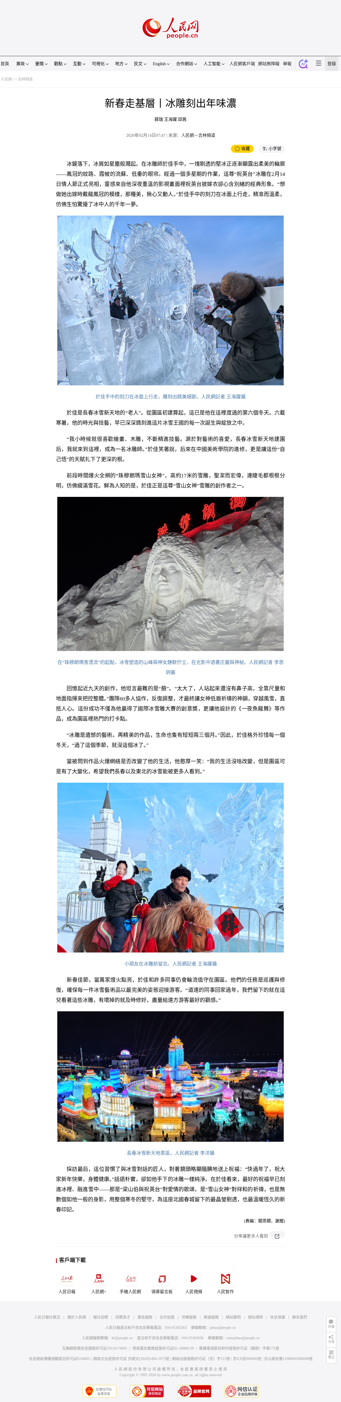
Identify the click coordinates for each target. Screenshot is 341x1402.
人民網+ (98, 1291)
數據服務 (211, 1317)
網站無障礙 (268, 63)
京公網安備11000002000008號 (288, 1359)
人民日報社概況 (47, 1317)
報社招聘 (100, 1317)
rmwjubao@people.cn (242, 1338)
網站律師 (255, 1317)
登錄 (331, 63)
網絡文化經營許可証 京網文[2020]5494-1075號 (131, 1359)
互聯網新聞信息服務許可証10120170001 (94, 1348)
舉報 (287, 63)
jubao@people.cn (223, 1328)
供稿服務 (189, 1317)
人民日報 (66, 1291)
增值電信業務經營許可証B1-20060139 (163, 1348)
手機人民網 (130, 1291)
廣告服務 (144, 1317)
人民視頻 (193, 1291)
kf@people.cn (122, 1338)
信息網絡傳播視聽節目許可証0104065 (59, 1359)
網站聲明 (233, 1317)
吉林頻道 (25, 79)
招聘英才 (122, 1317)
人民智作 (225, 1291)
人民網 (6, 79)
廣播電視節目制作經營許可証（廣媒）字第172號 (239, 1348)
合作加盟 (167, 1317)
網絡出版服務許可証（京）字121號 (201, 1359)
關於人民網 (76, 1317)
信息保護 (277, 1317)
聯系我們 (299, 1317)
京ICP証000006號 (247, 1359)
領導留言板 (162, 1291)
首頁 (5, 63)
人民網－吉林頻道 (198, 135)
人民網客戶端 (242, 63)
